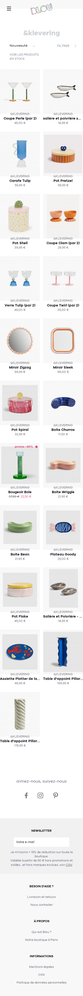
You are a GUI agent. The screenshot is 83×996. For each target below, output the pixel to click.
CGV (69, 865)
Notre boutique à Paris (41, 940)
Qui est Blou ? (41, 932)
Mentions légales (41, 967)
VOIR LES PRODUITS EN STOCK (24, 57)
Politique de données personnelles (42, 983)
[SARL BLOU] (41, 9)
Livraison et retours (41, 897)
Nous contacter (41, 905)
